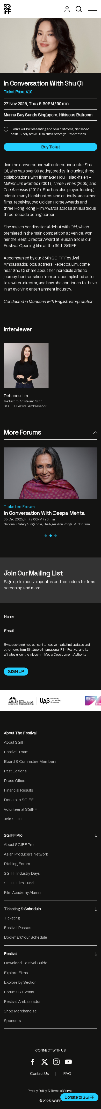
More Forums (22, 432)
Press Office (14, 781)
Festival (10, 954)
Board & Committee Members (30, 761)
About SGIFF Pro (19, 845)
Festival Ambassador (22, 1001)
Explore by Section (20, 982)
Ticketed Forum (19, 506)
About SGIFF (15, 742)
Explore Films (16, 973)
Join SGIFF (14, 819)
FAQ (67, 1073)
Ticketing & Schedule (22, 909)
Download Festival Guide (25, 963)
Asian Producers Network (26, 854)
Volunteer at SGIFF (20, 809)
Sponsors (12, 1021)
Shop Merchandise (20, 1011)
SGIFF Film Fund (19, 883)
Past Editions (15, 771)
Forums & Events (19, 992)
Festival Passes (17, 928)
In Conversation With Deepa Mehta (44, 513)
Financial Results (18, 790)
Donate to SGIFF (19, 800)
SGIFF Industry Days (22, 873)
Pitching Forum (17, 864)
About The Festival (20, 733)
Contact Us (39, 1073)
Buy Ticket (50, 147)
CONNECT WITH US (50, 1050)
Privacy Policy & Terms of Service (51, 1091)
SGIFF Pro (13, 835)
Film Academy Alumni (22, 892)
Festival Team (16, 752)
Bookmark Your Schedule (25, 937)
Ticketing (12, 918)
